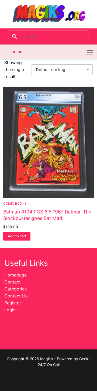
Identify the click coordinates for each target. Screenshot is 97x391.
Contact (12, 282)
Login (10, 309)
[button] (16, 236)
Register (12, 302)
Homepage (15, 275)
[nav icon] (90, 52)
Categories (15, 289)
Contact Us (15, 295)
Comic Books (15, 203)
